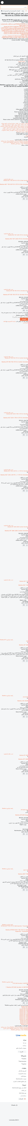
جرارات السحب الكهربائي (15, 130)
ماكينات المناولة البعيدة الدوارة (13, 127)
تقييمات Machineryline (21, 1078)
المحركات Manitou (14, 141)
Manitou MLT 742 (23, 585)
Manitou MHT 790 (23, 874)
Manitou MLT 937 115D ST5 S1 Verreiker (16, 239)
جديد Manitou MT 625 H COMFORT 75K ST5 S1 (16, 26)
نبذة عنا (24, 1043)
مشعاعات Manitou (23, 141)
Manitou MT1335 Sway (21, 815)
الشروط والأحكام (22, 1071)
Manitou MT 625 (23, 645)
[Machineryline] (17, 2)
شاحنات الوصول (24, 126)
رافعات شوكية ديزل (23, 123)
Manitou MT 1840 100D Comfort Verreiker (16, 530)
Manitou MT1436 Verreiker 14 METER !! (17, 987)
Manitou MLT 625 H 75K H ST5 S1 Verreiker (15, 417)
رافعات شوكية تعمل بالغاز (8, 124)
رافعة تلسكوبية (21, 61)
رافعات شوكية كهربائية (13, 123)
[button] (2, 2)
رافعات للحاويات (5, 130)
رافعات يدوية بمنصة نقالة (22, 131)
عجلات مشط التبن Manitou (17, 143)
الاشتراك (24, 319)
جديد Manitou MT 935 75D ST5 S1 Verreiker (17, 29)
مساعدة (24, 1045)
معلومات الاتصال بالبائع (21, 1048)
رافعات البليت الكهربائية (14, 126)
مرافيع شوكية (4, 123)
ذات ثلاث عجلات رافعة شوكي (21, 124)
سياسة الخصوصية (11, 321)
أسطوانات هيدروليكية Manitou (16, 142)
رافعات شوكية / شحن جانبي (12, 129)
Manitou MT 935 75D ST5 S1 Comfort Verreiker (15, 362)
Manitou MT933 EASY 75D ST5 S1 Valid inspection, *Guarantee (17, 930)
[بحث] (2, 7)
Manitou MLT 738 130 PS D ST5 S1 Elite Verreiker (14, 184)
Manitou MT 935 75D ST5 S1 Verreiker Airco (15, 294)
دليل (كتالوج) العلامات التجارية (19, 1081)
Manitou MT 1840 (23, 759)
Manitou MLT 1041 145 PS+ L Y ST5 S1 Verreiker (14, 475)
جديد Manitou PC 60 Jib (22, 24)
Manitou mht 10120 (22, 701)
